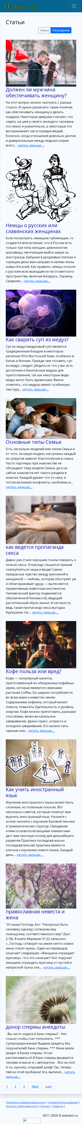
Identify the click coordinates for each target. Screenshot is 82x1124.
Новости (58, 1106)
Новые (44, 30)
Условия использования (63, 1102)
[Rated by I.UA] (32, 1120)
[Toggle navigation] (74, 6)
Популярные (61, 30)
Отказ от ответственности (22, 1106)
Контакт (45, 1106)
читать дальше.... (31, 145)
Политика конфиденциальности (26, 1102)
